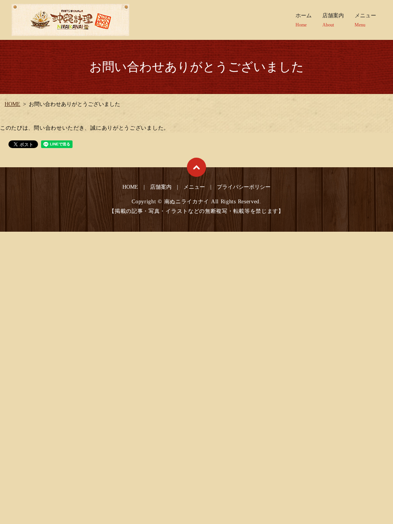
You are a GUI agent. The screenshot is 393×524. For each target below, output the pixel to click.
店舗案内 (333, 20)
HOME (12, 104)
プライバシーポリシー (244, 187)
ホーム (304, 20)
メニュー (365, 20)
